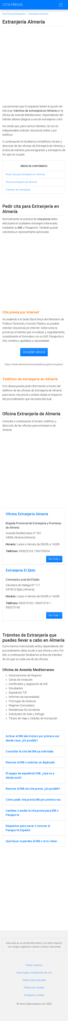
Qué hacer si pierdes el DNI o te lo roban (31, 841)
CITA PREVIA (13, 5)
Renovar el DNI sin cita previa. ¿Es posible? (33, 788)
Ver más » (54, 559)
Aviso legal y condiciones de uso (34, 972)
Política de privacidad (34, 980)
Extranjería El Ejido (20, 570)
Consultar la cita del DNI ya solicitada (29, 751)
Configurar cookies (34, 995)
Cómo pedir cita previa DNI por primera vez (33, 799)
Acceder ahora (34, 352)
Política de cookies (34, 987)
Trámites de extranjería (18, 189)
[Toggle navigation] (60, 4)
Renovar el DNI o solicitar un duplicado (30, 762)
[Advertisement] (34, 66)
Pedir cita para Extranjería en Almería (25, 174)
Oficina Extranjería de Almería (21, 182)
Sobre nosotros (34, 965)
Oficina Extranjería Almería (27, 514)
